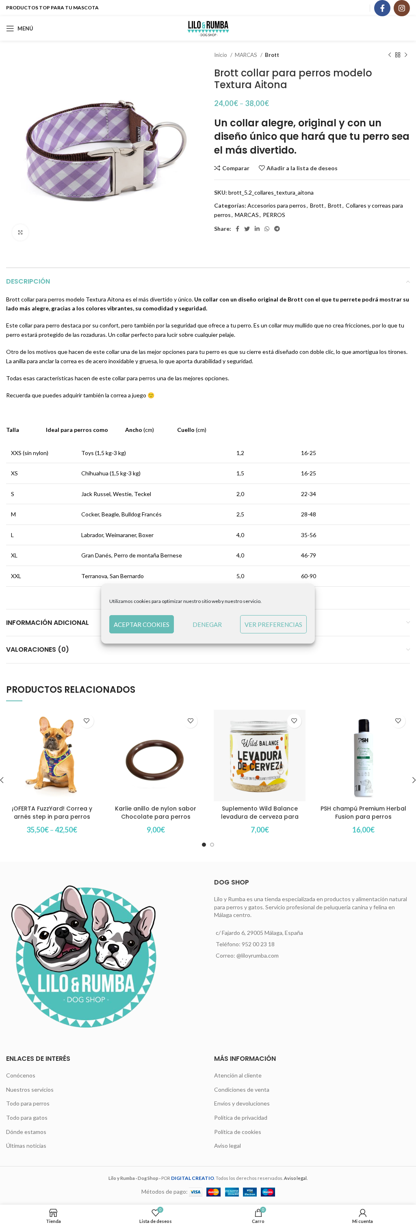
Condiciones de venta (241, 1089)
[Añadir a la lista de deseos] (87, 721)
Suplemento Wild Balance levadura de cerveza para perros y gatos (260, 816)
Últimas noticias (26, 1145)
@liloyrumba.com (257, 955)
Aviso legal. (296, 1178)
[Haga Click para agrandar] (20, 232)
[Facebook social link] (382, 8)
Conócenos (20, 1075)
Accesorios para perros (276, 205)
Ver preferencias (273, 624)
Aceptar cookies (141, 624)
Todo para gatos (27, 1117)
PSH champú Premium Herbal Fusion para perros (363, 812)
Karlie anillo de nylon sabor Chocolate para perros (155, 812)
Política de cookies (237, 1131)
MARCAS (246, 55)
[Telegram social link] (277, 228)
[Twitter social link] (247, 228)
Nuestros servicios (30, 1089)
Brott (272, 55)
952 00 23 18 (258, 944)
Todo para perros (28, 1103)
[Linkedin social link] (257, 228)
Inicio (221, 55)
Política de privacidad (240, 1117)
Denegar (207, 624)
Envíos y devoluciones (242, 1103)
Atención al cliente (238, 1075)
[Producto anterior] (390, 55)
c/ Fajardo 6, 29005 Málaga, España (259, 932)
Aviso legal (227, 1145)
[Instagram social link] (402, 8)
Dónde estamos (26, 1131)
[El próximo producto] (406, 55)
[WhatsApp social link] (267, 228)
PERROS (274, 214)
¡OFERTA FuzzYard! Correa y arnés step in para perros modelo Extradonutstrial (52, 816)
